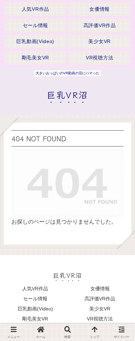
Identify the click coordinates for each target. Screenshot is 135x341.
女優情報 (100, 288)
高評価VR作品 (99, 298)
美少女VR (99, 308)
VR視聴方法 (100, 319)
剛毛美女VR (35, 319)
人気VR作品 (35, 288)
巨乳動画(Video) (35, 308)
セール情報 (35, 298)
